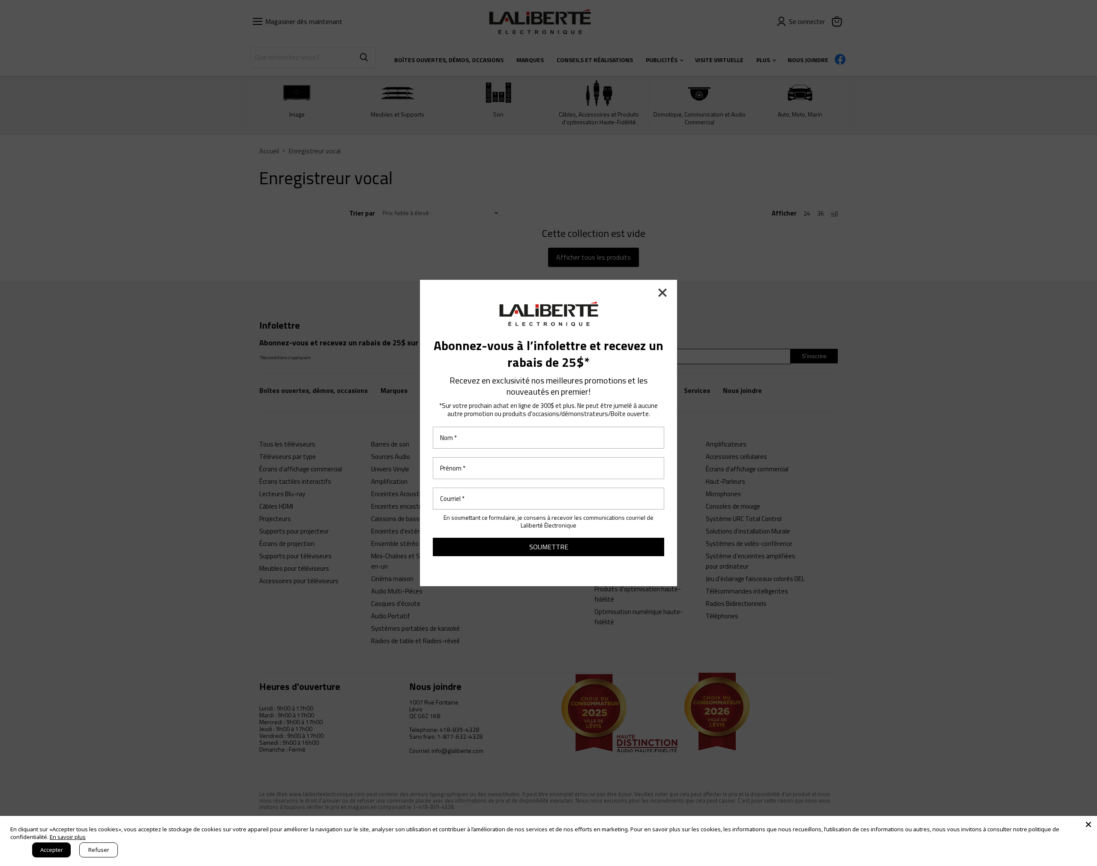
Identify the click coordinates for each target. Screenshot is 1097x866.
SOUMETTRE (548, 547)
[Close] (1088, 824)
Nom (448, 437)
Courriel (452, 498)
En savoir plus (68, 837)
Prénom (452, 468)
